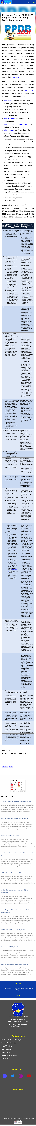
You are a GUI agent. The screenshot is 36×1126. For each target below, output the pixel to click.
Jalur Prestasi (9, 130)
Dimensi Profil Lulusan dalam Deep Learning (14, 964)
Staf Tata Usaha (6, 1049)
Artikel (5, 766)
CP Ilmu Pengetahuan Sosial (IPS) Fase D (13, 873)
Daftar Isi (4, 1058)
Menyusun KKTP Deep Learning (10, 836)
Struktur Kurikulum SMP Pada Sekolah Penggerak (16, 801)
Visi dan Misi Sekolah (8, 1043)
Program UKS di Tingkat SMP (10, 947)
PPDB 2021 (29, 90)
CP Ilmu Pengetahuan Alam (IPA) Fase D (13, 930)
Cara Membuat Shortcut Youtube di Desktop (14, 818)
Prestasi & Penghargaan (9, 1055)
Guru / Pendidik (6, 1046)
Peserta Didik (5, 1052)
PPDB (10, 766)
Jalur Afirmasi (9, 118)
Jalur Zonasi (8, 101)
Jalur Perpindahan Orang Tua (15, 124)
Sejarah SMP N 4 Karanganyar (11, 1040)
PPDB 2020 (15, 77)
